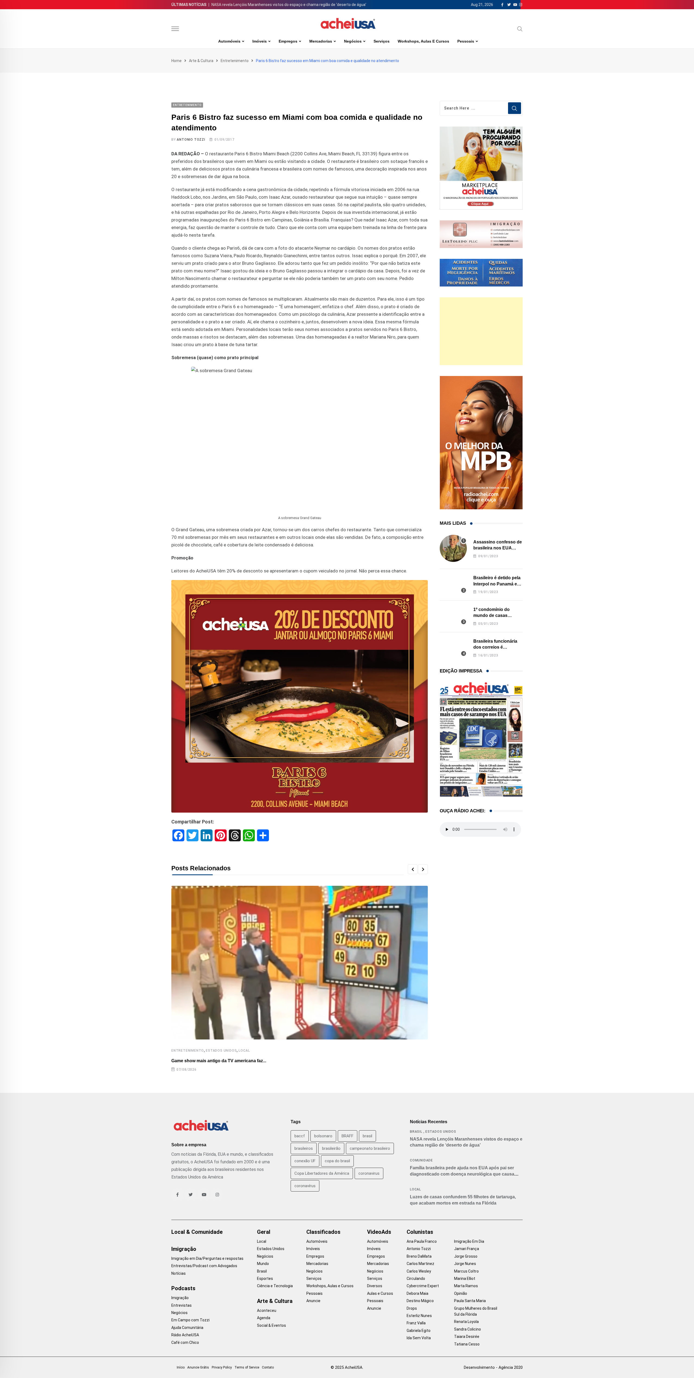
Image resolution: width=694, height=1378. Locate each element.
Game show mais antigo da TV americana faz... (218, 1060)
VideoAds (379, 1232)
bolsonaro (323, 1136)
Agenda (263, 1318)
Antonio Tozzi (191, 139)
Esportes (265, 1278)
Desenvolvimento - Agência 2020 (493, 1367)
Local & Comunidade (197, 1232)
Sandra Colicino (467, 1329)
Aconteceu (266, 1310)
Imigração (183, 1249)
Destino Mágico (420, 1301)
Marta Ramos (466, 1286)
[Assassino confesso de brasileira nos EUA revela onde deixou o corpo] (453, 548)
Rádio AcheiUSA (185, 1335)
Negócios (353, 41)
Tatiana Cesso (467, 1344)
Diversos (374, 1286)
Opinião (460, 1293)
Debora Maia (417, 1293)
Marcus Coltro (466, 1271)
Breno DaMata (419, 1256)
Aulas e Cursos (380, 1293)
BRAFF (348, 1136)
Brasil (416, 1132)
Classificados (323, 1232)
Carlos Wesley (419, 1271)
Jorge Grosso (465, 1256)
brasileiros (303, 1148)
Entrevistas (181, 1305)
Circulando (416, 1278)
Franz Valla (416, 1323)
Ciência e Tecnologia (275, 1286)
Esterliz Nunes (419, 1315)
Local (244, 1050)
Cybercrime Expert (423, 1286)
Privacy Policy (222, 1367)
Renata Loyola (466, 1321)
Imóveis (259, 41)
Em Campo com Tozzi (190, 1320)
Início (181, 1367)
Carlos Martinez (420, 1263)
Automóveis (229, 41)
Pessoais (465, 41)
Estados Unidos (221, 1050)
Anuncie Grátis (198, 1367)
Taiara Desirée (466, 1336)
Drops (412, 1308)
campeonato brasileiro (370, 1148)
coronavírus (305, 1185)
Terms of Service (246, 1367)
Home (176, 61)
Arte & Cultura (201, 61)
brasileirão (331, 1148)
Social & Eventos (271, 1325)
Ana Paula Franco (422, 1241)
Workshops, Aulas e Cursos (423, 41)
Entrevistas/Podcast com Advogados (204, 1266)
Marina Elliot (464, 1278)
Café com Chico (185, 1342)
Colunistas (420, 1232)
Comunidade (421, 1160)
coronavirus (369, 1173)
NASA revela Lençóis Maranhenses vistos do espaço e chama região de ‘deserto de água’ (288, 4)
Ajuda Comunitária (187, 1327)
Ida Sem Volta (419, 1338)
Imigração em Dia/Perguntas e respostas (207, 1258)
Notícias (178, 1273)
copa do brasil (337, 1160)
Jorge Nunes (465, 1263)
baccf (299, 1136)
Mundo (263, 1263)
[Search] (520, 28)
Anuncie (313, 1301)
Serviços (382, 41)
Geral (263, 1232)
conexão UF (305, 1160)
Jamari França (466, 1249)
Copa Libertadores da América (321, 1173)
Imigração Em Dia (469, 1241)
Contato (268, 1367)
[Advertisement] (481, 331)
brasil (367, 1136)
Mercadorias (320, 41)
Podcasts (183, 1288)
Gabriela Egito (418, 1330)
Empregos (288, 41)
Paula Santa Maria (470, 1301)
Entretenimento (235, 61)
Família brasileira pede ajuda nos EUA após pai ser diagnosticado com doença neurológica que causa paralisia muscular (462, 1173)
